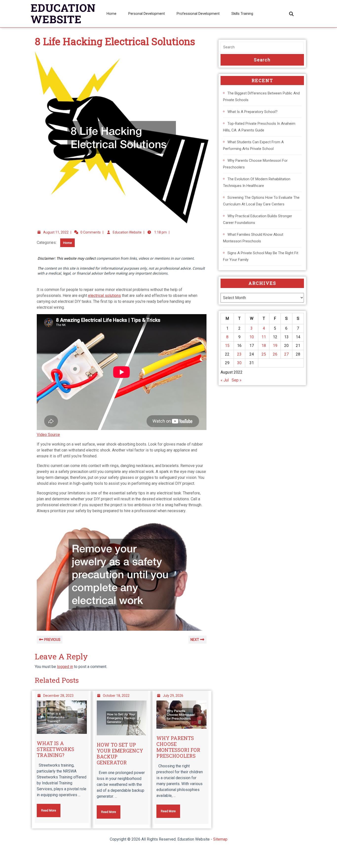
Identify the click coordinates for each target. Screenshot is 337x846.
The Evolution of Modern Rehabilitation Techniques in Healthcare (256, 182)
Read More (46, 808)
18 (264, 345)
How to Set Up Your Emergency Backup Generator (120, 753)
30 (239, 362)
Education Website (127, 232)
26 (275, 354)
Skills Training (242, 13)
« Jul (225, 380)
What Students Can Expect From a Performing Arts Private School (253, 145)
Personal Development (146, 13)
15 (227, 345)
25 (264, 354)
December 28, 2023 (58, 696)
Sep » (237, 380)
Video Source (48, 434)
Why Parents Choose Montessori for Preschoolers (178, 747)
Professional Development (198, 13)
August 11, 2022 (56, 232)
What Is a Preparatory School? (252, 111)
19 (275, 345)
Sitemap (220, 839)
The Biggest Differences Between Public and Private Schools (261, 96)
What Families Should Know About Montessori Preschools (253, 237)
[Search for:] (262, 47)
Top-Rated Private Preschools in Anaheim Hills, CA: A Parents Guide (259, 126)
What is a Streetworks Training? (55, 749)
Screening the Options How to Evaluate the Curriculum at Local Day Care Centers (261, 200)
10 (251, 337)
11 (264, 337)
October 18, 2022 (116, 696)
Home (111, 13)
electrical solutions (104, 295)
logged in (65, 666)
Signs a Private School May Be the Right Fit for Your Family (260, 256)
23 (239, 354)
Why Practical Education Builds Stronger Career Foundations (257, 219)
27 (286, 354)
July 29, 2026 (173, 696)
